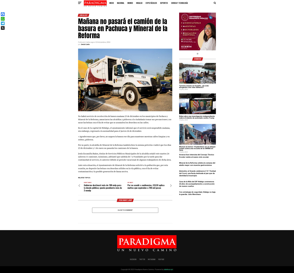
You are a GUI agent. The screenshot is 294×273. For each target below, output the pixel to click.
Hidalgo (139, 3)
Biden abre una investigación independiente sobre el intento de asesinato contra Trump (197, 117)
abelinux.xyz (168, 269)
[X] (2, 28)
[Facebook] (2, 14)
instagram (151, 259)
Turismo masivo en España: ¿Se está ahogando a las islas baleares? (194, 86)
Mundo (130, 3)
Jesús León (85, 44)
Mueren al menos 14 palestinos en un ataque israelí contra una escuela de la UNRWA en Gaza (197, 148)
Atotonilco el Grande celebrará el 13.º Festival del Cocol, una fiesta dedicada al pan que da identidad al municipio (197, 173)
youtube (161, 259)
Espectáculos (151, 3)
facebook (133, 259)
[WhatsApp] (2, 19)
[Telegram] (2, 23)
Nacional (120, 3)
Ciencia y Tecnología (179, 3)
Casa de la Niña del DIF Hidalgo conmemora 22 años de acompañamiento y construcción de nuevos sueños (197, 184)
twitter (142, 259)
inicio (111, 3)
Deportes (164, 3)
